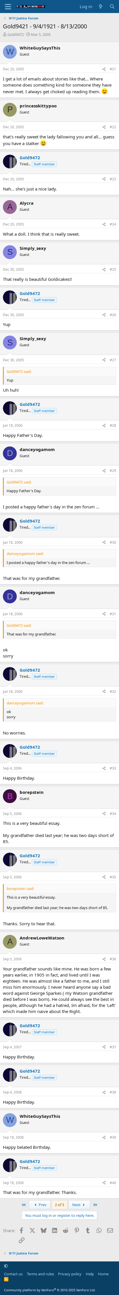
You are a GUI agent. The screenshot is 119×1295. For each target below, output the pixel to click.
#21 (113, 69)
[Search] (112, 6)
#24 (113, 224)
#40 (113, 1182)
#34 (113, 813)
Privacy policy (69, 1273)
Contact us (13, 1273)
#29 (113, 470)
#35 (113, 877)
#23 (113, 179)
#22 (113, 126)
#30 (113, 542)
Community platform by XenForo (50, 1290)
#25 (113, 269)
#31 (113, 613)
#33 (113, 768)
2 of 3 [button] (59, 1204)
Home (103, 1273)
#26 (113, 314)
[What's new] (100, 6)
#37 (113, 1047)
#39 (113, 1137)
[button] (6, 1266)
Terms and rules (40, 1273)
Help (90, 1273)
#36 (113, 959)
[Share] (104, 69)
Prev (42, 1204)
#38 (113, 1092)
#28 (113, 425)
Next (76, 1204)
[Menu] (8, 6)
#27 (113, 360)
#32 (113, 691)
